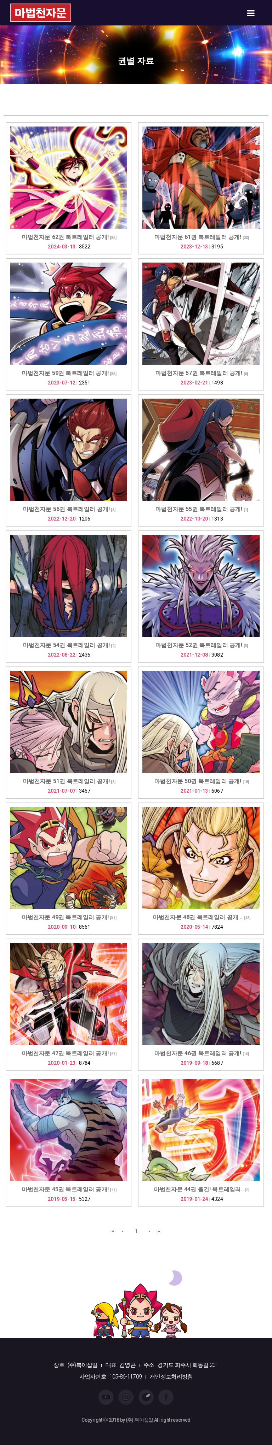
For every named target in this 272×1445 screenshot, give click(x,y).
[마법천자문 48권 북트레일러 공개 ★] (201, 858)
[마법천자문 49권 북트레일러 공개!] (68, 858)
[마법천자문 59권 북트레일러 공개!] (68, 314)
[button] (112, 1231)
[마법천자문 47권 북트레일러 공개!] (68, 994)
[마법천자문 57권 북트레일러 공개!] (201, 314)
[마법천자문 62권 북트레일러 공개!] (68, 178)
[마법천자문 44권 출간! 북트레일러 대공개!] (201, 1130)
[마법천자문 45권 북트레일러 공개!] (68, 1130)
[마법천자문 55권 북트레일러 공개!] (201, 450)
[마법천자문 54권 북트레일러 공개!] (68, 586)
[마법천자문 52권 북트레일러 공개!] (201, 586)
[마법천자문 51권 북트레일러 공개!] (68, 722)
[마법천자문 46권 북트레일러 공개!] (201, 994)
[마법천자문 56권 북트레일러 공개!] (68, 450)
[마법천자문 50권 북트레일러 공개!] (201, 722)
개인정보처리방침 (171, 1376)
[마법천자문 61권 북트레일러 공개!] (201, 178)
